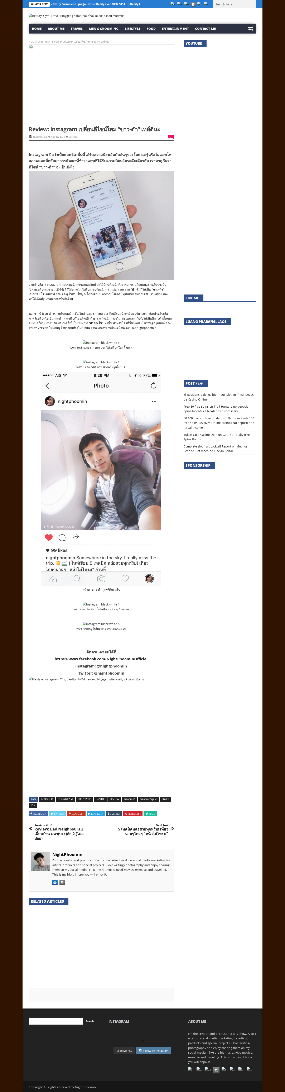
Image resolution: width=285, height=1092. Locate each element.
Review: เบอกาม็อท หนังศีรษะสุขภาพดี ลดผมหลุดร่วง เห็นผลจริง (150, 952)
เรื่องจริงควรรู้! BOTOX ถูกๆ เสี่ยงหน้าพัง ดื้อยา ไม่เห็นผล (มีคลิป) (219, 233)
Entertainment (175, 29)
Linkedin (97, 813)
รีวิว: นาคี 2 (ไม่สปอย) (95, 947)
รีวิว (33, 805)
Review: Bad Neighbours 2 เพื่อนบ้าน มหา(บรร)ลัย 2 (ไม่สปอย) (59, 832)
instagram (65, 799)
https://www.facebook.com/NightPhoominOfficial (101, 658)
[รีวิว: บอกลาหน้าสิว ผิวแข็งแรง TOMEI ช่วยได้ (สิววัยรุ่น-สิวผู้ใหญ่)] (220, 170)
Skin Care (57, 943)
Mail (152, 813)
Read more (36, 975)
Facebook (39, 813)
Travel (77, 29)
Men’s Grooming (104, 29)
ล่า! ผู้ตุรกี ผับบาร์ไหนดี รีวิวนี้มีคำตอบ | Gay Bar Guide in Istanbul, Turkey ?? (219, 89)
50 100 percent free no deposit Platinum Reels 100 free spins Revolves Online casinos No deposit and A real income (219, 423)
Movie (102, 943)
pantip (100, 799)
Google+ (78, 813)
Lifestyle (132, 29)
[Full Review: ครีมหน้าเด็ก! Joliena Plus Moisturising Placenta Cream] (51, 925)
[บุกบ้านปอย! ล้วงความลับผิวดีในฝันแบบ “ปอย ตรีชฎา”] (220, 123)
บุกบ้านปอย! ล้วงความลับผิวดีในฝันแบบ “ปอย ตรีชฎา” (218, 139)
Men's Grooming (39, 943)
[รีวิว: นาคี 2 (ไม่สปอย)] (101, 925)
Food (151, 29)
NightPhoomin (40, 136)
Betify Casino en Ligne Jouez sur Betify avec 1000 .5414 (89, 4)
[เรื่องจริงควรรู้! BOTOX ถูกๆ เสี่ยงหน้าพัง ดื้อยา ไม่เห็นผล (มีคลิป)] (220, 217)
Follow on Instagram (155, 1051)
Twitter (59, 813)
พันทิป (165, 799)
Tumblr (115, 813)
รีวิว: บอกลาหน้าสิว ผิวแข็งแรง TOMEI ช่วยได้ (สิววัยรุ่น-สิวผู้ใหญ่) (218, 186)
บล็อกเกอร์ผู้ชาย (148, 799)
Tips (152, 943)
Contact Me (205, 29)
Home (37, 29)
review (114, 799)
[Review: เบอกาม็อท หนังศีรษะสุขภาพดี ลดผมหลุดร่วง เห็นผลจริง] (151, 925)
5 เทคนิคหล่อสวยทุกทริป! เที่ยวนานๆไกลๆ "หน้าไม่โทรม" (143, 830)
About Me (56, 29)
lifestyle (84, 799)
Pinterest (134, 813)
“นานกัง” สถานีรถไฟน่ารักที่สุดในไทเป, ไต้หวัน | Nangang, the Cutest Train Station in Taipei (219, 278)
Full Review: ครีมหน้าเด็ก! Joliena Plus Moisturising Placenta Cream (46, 955)
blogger (47, 799)
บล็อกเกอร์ (129, 799)
